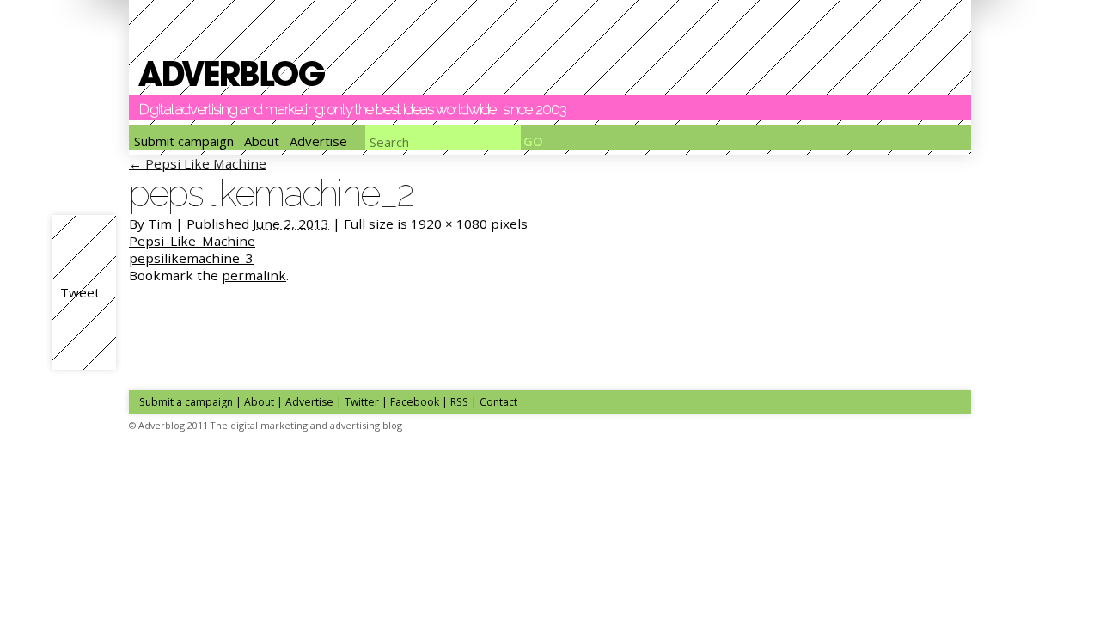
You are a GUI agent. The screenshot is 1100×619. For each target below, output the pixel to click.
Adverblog (231, 73)
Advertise (318, 141)
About (261, 141)
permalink (254, 275)
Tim (160, 223)
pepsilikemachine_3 (191, 258)
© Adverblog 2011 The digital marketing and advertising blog (265, 425)
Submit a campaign (186, 402)
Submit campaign (184, 141)
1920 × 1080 (449, 223)
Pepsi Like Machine (197, 163)
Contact (498, 402)
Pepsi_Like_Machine (192, 240)
